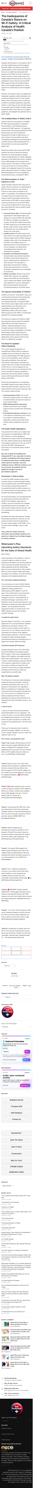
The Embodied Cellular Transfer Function (13, 1307)
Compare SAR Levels (7, 1434)
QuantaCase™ (16, 1133)
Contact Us (16, 1119)
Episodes (5, 1048)
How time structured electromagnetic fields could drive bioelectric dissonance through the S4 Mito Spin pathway (16, 1257)
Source (3, 945)
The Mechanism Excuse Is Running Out (13, 1311)
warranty (17, 1390)
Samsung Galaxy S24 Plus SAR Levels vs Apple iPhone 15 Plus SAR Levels (20, 1338)
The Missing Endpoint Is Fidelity (10, 1223)
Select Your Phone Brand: (9, 1023)
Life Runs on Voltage (7, 1207)
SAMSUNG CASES (16, 1172)
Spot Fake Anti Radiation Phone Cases (21, 8)
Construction (16, 1154)
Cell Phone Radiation (11, 12)
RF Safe (14, 973)
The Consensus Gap (7, 1218)
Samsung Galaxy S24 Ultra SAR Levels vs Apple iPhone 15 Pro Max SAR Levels (20, 1348)
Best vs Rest (17, 1147)
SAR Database (16, 1113)
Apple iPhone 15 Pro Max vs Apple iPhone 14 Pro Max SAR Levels (19, 1364)
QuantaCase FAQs (7, 1004)
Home (2, 12)
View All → (26, 1059)
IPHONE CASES (16, 1167)
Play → (27, 1051)
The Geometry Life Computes (10, 1202)
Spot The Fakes (16, 1140)
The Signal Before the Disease (10, 1280)
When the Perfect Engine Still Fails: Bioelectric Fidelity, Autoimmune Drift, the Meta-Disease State (15, 1293)
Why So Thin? (16, 1160)
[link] (16, 1049)
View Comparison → (15, 1326)
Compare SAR (16, 1106)
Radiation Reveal (16, 1100)
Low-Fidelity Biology (7, 1239)
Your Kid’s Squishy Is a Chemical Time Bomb (14, 1250)
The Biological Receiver (8, 1227)
